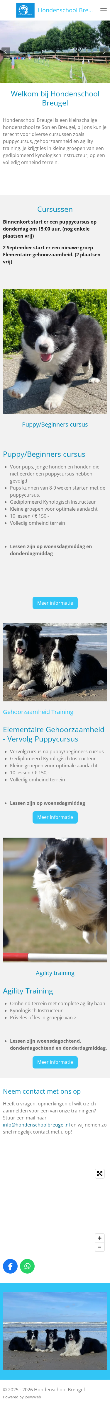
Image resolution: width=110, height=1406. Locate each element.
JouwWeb (33, 1397)
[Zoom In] (99, 1238)
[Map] (55, 1210)
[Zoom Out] (99, 1247)
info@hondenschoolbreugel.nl (36, 1125)
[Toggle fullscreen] (99, 1173)
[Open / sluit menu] (103, 10)
